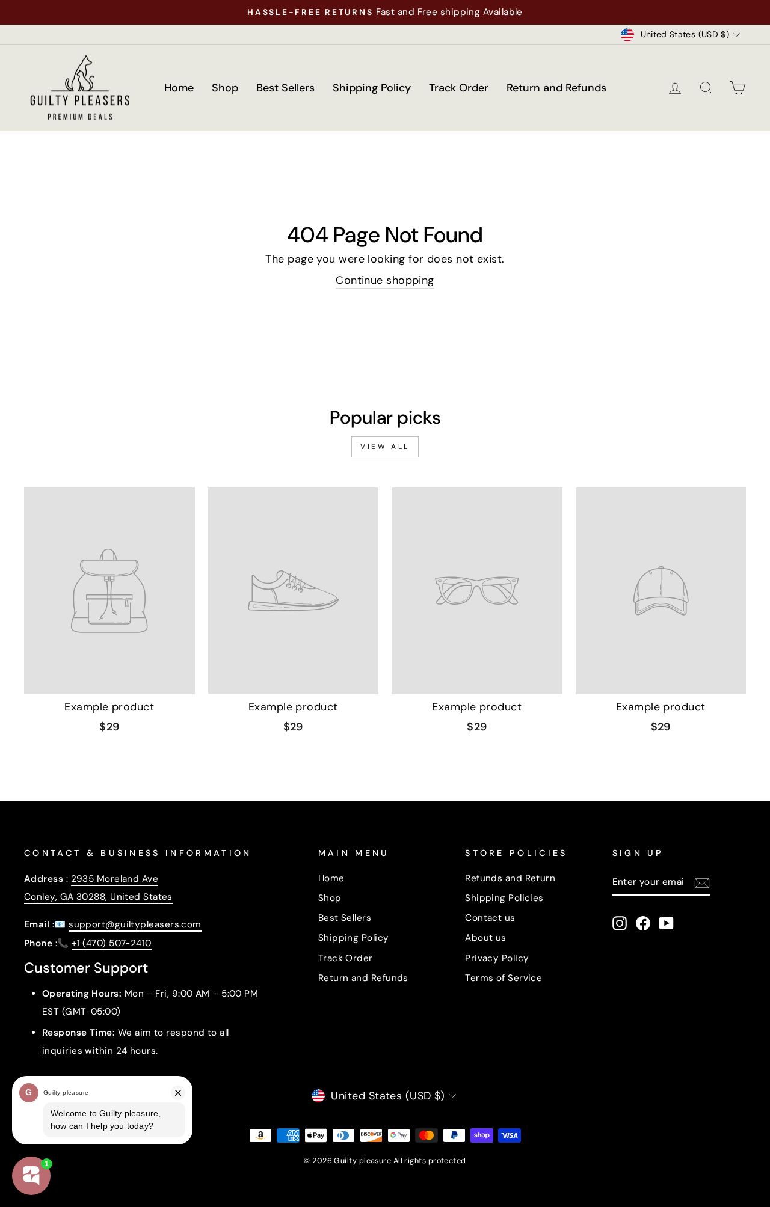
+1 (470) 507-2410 (112, 943)
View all (385, 446)
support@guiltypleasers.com (135, 924)
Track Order (458, 88)
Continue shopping (385, 280)
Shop (225, 88)
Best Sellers (285, 88)
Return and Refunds (556, 88)
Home (179, 88)
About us (486, 938)
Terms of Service (503, 978)
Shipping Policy (372, 88)
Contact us (490, 918)
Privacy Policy (497, 958)
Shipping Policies (504, 898)
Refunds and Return (510, 878)
